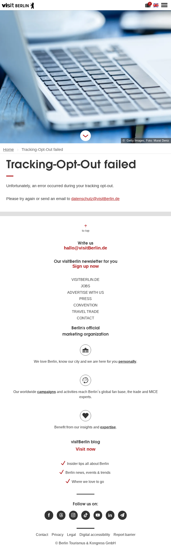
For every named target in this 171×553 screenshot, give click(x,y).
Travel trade (85, 312)
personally (127, 361)
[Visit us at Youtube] (98, 515)
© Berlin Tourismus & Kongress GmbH (85, 543)
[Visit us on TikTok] (85, 515)
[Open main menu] (164, 5)
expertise (108, 427)
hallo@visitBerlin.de (85, 247)
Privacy (57, 535)
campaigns (46, 392)
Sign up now (85, 266)
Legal (71, 535)
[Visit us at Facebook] (49, 515)
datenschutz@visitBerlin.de (95, 198)
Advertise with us (85, 292)
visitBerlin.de (85, 280)
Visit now (86, 449)
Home (8, 149)
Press (85, 299)
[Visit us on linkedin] (110, 515)
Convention (85, 305)
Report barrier (124, 535)
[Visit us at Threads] (61, 515)
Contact (85, 318)
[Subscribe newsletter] (122, 515)
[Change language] (156, 5)
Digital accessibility (94, 535)
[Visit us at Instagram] (73, 515)
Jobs (85, 286)
